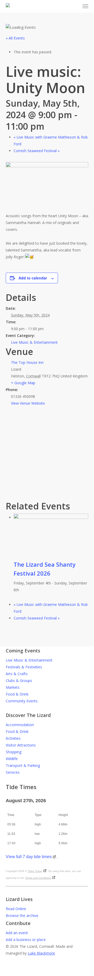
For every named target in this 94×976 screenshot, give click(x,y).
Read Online (16, 908)
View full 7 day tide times (29, 856)
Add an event (17, 932)
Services (13, 772)
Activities (13, 738)
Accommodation (20, 724)
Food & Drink (17, 694)
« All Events (15, 38)
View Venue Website (28, 403)
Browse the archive (22, 915)
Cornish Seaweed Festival (37, 150)
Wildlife (12, 758)
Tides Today (35, 871)
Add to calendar (33, 277)
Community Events (22, 700)
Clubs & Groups (19, 680)
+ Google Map (23, 382)
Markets (13, 687)
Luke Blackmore (41, 953)
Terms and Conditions (38, 877)
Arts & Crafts (17, 673)
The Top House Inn (27, 362)
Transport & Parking (23, 765)
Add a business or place (26, 939)
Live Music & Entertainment (34, 342)
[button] (85, 6)
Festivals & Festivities (24, 666)
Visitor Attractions (21, 745)
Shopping (13, 751)
